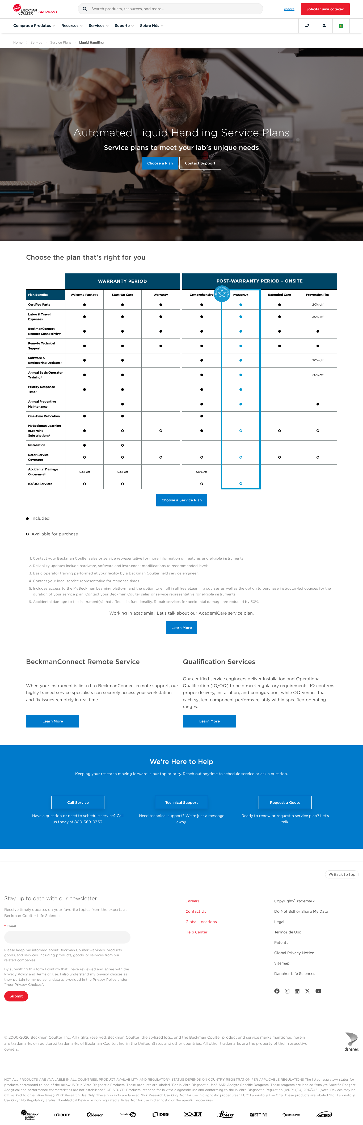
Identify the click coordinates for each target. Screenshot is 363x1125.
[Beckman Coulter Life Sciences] (35, 9)
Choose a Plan (160, 163)
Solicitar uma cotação (325, 9)
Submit (16, 996)
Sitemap (281, 963)
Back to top (344, 874)
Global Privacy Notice (294, 953)
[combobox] (170, 8)
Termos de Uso (287, 932)
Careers (192, 901)
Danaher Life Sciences (294, 973)
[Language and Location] (341, 25)
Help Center (196, 932)
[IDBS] (160, 1115)
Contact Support (200, 163)
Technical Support (181, 802)
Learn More (181, 627)
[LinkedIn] (297, 992)
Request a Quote (285, 802)
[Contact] (307, 25)
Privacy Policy (16, 974)
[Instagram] (287, 992)
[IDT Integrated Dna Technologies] (193, 1116)
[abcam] (62, 1115)
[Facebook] (277, 992)
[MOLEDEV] (259, 1115)
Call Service (78, 802)
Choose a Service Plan (182, 500)
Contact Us (195, 911)
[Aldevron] (95, 1115)
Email (10, 926)
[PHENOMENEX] (291, 1115)
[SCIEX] (324, 1115)
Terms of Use (47, 974)
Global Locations (201, 922)
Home (18, 42)
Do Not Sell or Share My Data (301, 911)
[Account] (324, 25)
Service (36, 42)
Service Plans (60, 42)
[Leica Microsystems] (226, 1116)
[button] (85, 9)
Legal (279, 922)
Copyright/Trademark (294, 901)
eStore (289, 9)
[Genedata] (128, 1115)
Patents (281, 942)
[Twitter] (307, 992)
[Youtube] (318, 992)
